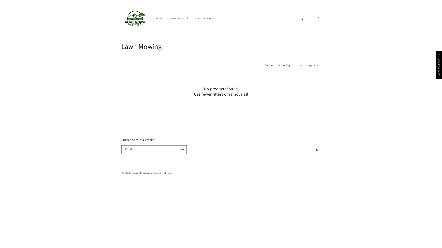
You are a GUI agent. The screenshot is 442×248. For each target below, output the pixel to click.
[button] (179, 18)
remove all (238, 94)
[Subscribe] (182, 149)
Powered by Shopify (162, 173)
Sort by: (269, 65)
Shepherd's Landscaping (140, 173)
